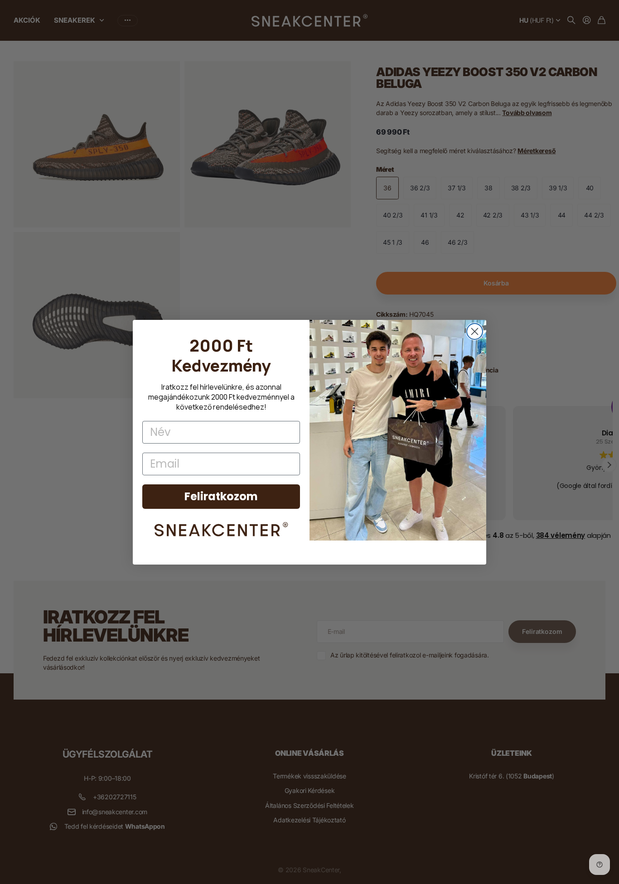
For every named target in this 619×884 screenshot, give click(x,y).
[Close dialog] (475, 331)
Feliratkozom (221, 496)
